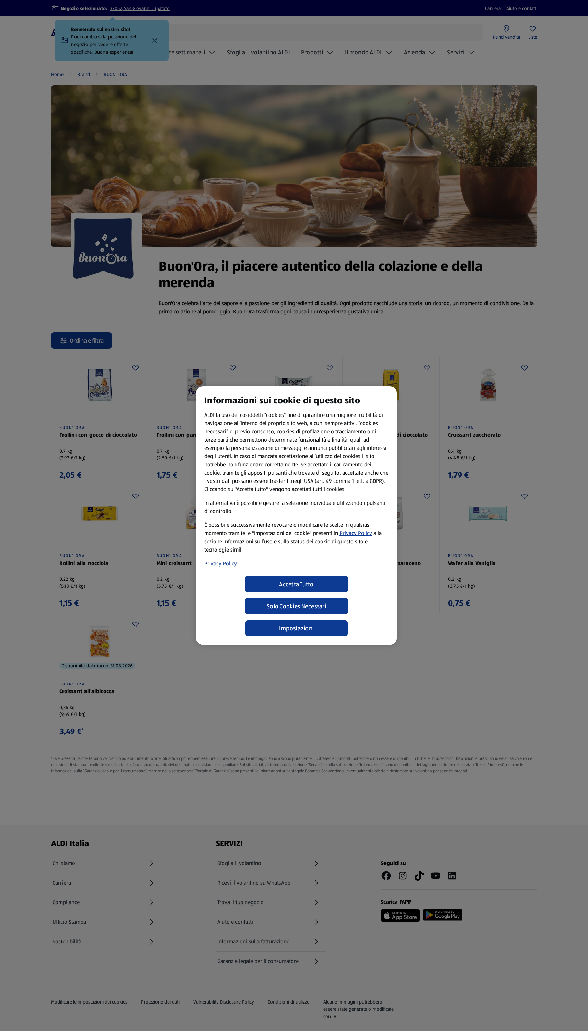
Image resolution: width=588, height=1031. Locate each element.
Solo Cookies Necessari (296, 606)
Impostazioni (296, 628)
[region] (296, 515)
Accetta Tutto (296, 584)
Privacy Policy (355, 533)
